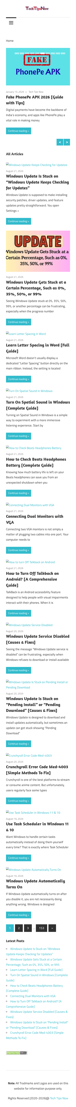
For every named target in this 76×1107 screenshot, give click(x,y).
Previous (60, 142)
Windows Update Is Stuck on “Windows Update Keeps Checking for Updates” (37, 181)
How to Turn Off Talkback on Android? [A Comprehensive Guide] (32, 579)
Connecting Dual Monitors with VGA (32, 996)
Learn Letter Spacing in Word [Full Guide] (36, 969)
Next (67, 142)
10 (63, 53)
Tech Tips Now (38, 92)
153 (41, 928)
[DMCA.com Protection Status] (16, 1054)
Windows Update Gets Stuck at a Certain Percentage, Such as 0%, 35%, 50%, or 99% (36, 287)
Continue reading (17, 131)
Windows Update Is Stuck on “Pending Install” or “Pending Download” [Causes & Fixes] (33, 704)
